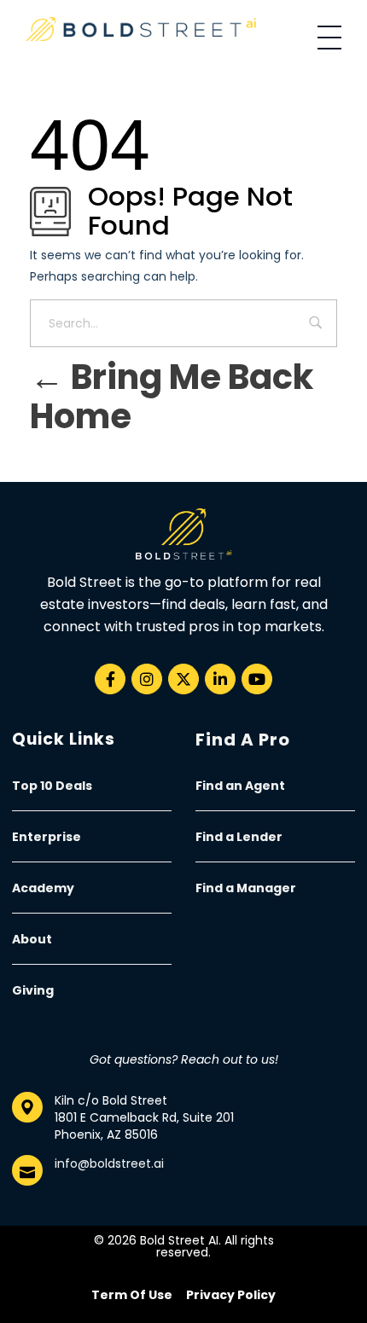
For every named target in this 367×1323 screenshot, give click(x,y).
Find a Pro (242, 739)
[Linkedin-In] (220, 679)
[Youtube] (257, 679)
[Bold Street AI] (141, 29)
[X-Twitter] (183, 679)
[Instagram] (146, 679)
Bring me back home (171, 396)
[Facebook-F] (110, 679)
